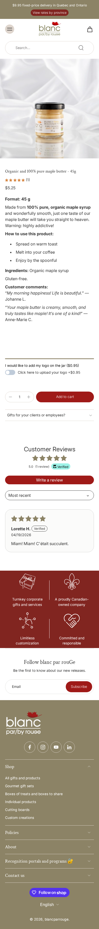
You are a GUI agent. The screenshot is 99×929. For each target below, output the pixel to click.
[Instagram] (42, 747)
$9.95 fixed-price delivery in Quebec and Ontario (49, 5)
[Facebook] (29, 747)
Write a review (49, 480)
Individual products (20, 802)
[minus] (10, 397)
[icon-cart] (88, 29)
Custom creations (19, 818)
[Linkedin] (69, 747)
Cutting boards (17, 810)
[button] (65, 397)
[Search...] (81, 47)
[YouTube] (56, 747)
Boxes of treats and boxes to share (34, 794)
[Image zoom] (49, 108)
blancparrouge (57, 919)
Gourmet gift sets (19, 786)
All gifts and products (22, 778)
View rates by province (50, 13)
